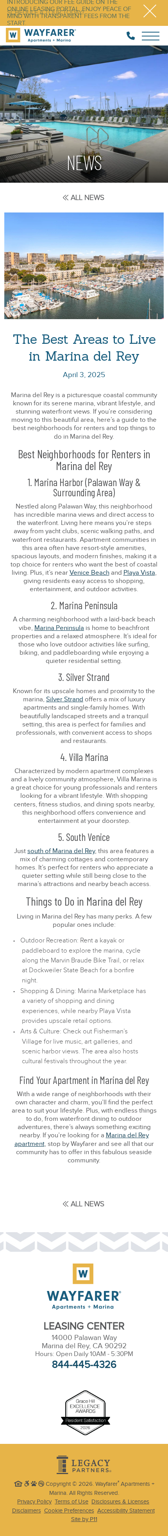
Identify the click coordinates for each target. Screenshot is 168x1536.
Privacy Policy (34, 1501)
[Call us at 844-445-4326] (131, 36)
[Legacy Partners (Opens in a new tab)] (84, 1465)
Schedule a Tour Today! (45, 12)
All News (87, 197)
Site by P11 (84, 1519)
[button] (150, 13)
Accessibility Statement (126, 1510)
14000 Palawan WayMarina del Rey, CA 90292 (84, 1342)
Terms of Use (71, 1501)
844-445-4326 (84, 1365)
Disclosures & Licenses (120, 1501)
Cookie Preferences (69, 1510)
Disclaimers (26, 1510)
